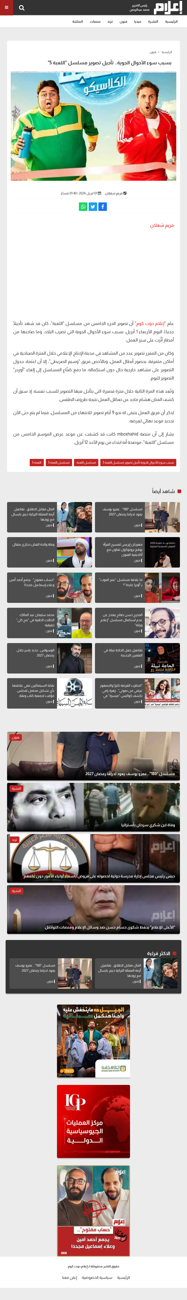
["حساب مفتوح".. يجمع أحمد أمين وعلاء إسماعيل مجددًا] (74, 587)
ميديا (137, 21)
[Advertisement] (93, 280)
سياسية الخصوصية (97, 1277)
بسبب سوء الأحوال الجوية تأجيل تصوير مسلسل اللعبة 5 (138, 462)
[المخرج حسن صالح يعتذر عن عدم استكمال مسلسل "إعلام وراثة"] (162, 623)
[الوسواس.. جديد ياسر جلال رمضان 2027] (74, 658)
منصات (95, 21)
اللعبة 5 (36, 462)
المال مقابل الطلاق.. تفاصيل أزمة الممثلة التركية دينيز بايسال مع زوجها (32, 514)
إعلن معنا (69, 1277)
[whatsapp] (83, 206)
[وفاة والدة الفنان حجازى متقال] (74, 552)
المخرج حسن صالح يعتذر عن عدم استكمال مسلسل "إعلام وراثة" (121, 620)
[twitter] (93, 206)
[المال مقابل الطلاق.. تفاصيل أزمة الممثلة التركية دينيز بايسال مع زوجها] (74, 517)
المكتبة (77, 21)
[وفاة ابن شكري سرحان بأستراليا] (93, 807)
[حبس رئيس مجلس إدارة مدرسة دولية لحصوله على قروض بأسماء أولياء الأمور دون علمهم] (93, 858)
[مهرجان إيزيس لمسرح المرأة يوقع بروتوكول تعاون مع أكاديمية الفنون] (162, 552)
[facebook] (102, 206)
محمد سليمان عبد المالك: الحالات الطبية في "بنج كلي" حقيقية (35, 620)
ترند (110, 21)
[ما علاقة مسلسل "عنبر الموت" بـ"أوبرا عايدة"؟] (162, 587)
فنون (123, 21)
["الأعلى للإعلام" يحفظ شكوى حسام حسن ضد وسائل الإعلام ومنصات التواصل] (93, 909)
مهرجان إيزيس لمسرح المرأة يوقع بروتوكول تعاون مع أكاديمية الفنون (122, 549)
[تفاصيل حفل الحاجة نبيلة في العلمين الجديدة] (162, 658)
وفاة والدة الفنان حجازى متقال (33, 544)
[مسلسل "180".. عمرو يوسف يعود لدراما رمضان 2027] (162, 517)
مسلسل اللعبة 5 (59, 462)
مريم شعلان (114, 193)
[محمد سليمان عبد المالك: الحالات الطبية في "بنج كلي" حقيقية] (74, 623)
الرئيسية (171, 21)
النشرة (153, 21)
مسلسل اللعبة (86, 462)
